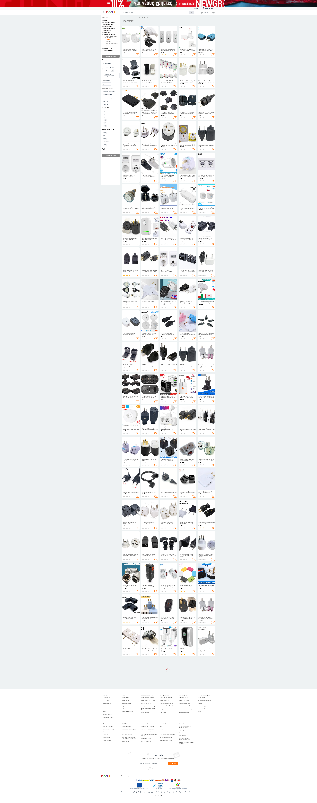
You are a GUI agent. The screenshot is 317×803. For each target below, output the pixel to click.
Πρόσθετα (108, 39)
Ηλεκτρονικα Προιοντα (130, 17)
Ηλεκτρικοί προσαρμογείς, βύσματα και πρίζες (111, 37)
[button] (103, 12)
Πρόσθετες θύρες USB (111, 44)
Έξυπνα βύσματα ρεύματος (112, 43)
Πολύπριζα (108, 41)
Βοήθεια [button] (196, 8)
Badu (123, 17)
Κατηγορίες (105, 17)
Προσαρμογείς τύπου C (111, 46)
